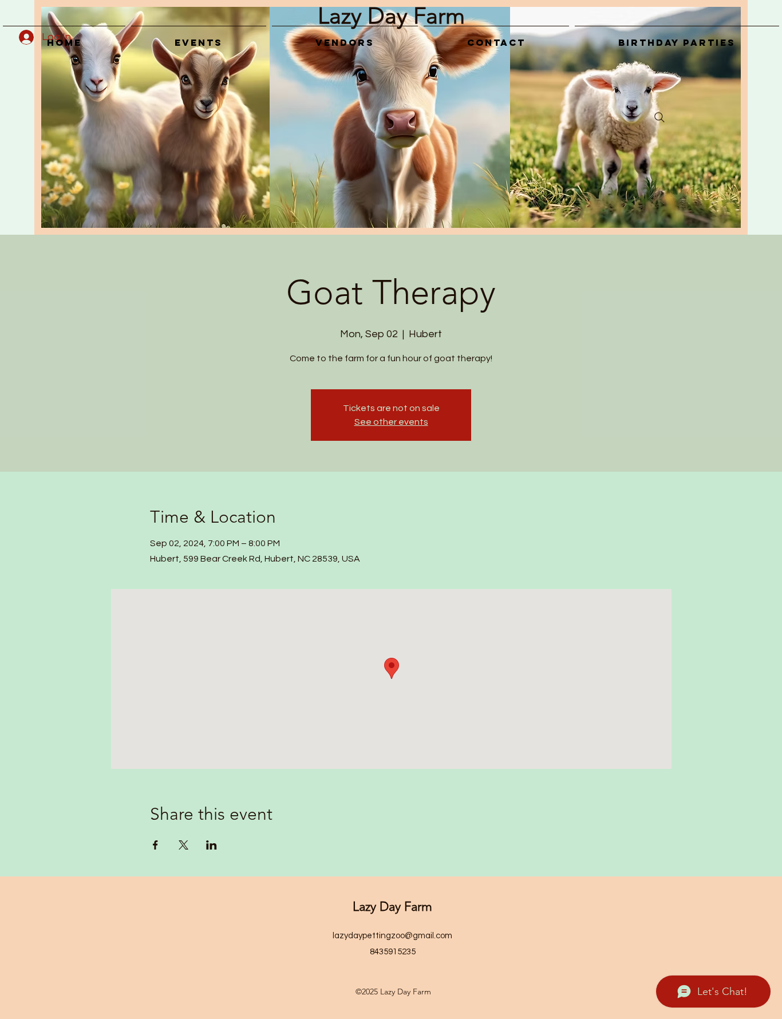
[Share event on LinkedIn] (211, 845)
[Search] (659, 117)
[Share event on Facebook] (155, 845)
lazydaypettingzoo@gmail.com (392, 935)
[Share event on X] (183, 845)
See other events (391, 421)
